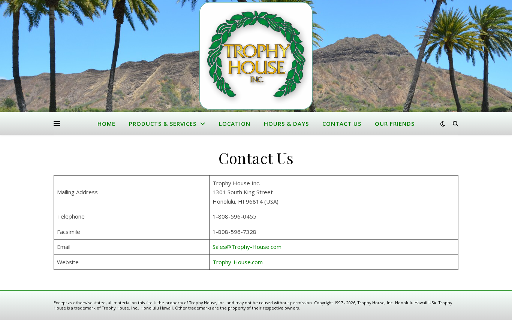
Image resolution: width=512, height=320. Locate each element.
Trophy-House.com (238, 262)
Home (106, 123)
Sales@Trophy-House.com (247, 246)
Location (234, 123)
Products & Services (162, 123)
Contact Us (341, 123)
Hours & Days (286, 123)
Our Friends (395, 123)
